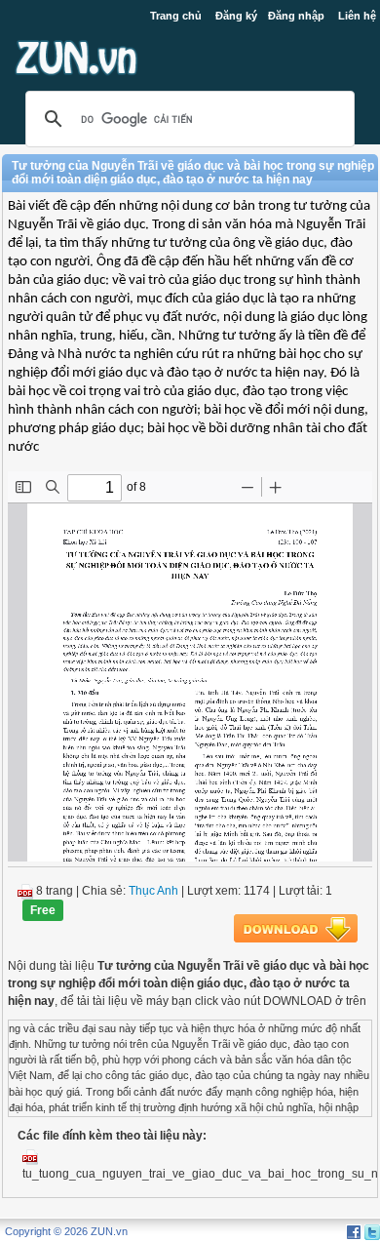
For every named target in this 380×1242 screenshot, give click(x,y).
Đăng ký (236, 15)
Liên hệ (357, 15)
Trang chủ (176, 15)
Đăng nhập (296, 15)
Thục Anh (153, 891)
